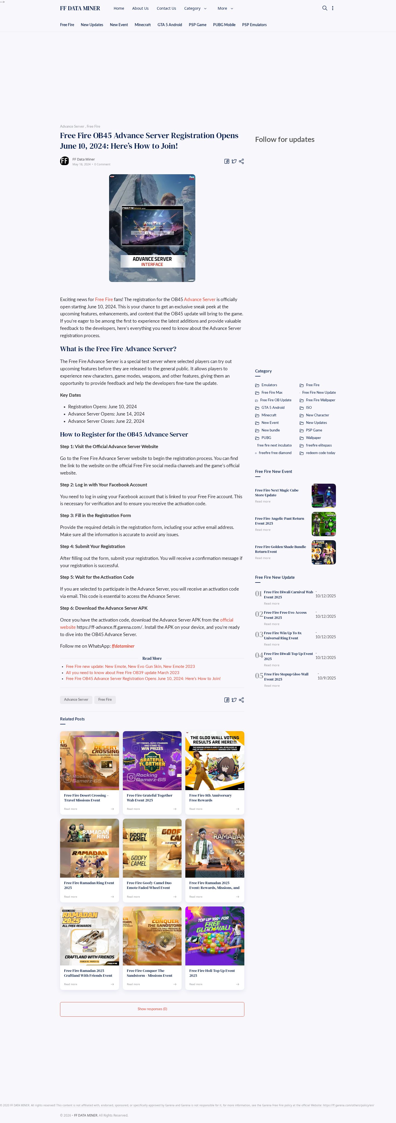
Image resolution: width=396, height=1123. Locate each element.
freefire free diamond (275, 453)
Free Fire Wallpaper (320, 400)
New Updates (92, 25)
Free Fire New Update (319, 393)
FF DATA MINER (80, 8)
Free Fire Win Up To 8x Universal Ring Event (283, 635)
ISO (309, 408)
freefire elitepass (319, 445)
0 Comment (102, 164)
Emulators (269, 385)
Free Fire (67, 25)
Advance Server (200, 299)
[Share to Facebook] (227, 161)
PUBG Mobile (224, 25)
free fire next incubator (274, 445)
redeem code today (320, 453)
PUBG (266, 438)
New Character (317, 415)
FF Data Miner (83, 159)
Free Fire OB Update (275, 400)
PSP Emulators (254, 25)
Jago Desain (153, 1115)
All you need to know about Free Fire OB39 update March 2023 (122, 673)
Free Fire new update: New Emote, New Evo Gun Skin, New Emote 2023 (130, 667)
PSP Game (197, 25)
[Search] (325, 8)
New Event (119, 25)
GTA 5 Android (170, 25)
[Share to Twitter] (234, 161)
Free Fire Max (272, 393)
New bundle (271, 430)
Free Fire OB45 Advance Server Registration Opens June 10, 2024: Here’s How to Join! (143, 679)
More (223, 8)
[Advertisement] (198, 76)
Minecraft (143, 25)
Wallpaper (313, 438)
